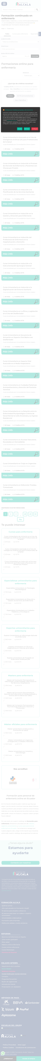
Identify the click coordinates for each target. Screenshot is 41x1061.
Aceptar (20, 128)
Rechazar (27, 128)
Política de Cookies (12, 120)
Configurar (34, 128)
